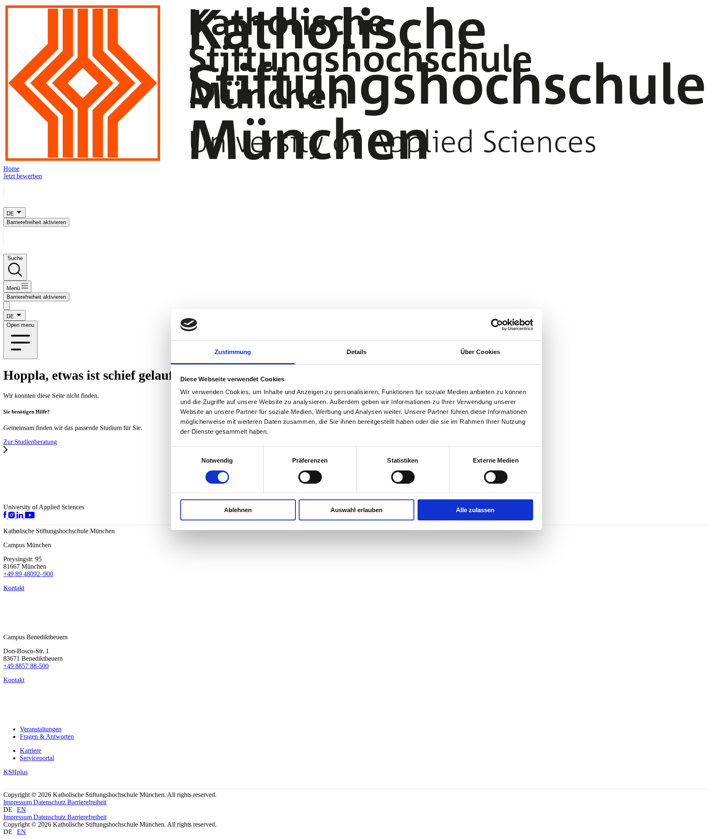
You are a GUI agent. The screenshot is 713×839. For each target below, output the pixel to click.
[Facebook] (5, 516)
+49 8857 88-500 (26, 665)
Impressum (18, 802)
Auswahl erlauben (356, 509)
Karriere (30, 750)
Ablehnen (238, 509)
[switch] (310, 477)
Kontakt (13, 587)
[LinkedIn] (21, 516)
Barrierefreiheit (86, 802)
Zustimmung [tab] (233, 351)
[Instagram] (12, 516)
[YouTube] (30, 516)
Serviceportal (37, 757)
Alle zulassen (475, 509)
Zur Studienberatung (30, 441)
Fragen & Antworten (47, 736)
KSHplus (15, 771)
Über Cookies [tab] (480, 351)
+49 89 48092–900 (28, 573)
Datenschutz (50, 802)
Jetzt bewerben (22, 176)
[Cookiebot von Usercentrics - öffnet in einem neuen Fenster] (497, 325)
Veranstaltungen (40, 729)
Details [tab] (357, 351)
